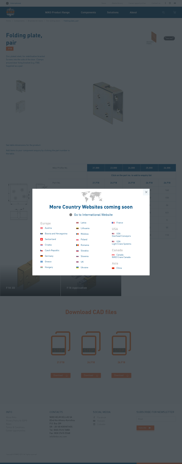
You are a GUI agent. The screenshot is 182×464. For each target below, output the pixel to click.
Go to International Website (93, 215)
